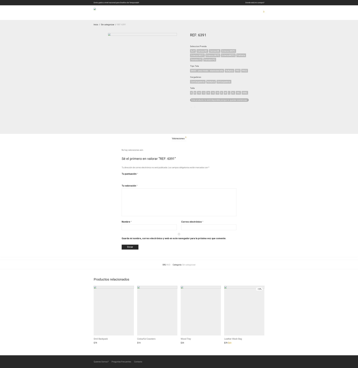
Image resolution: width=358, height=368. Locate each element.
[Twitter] (263, 361)
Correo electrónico (192, 221)
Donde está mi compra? (254, 3)
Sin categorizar (107, 24)
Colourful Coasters (146, 339)
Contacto (138, 362)
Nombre (127, 221)
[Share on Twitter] (202, 107)
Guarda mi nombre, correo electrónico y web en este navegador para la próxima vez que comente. (174, 238)
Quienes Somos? (101, 362)
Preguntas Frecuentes (121, 362)
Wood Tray (186, 339)
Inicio (96, 24)
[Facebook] (254, 361)
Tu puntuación (130, 174)
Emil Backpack (101, 339)
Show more (97, 343)
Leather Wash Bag (233, 339)
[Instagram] (259, 361)
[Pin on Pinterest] (206, 107)
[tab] (179, 138)
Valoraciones (179, 138)
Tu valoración (130, 185)
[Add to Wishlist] (192, 107)
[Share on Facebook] (198, 107)
